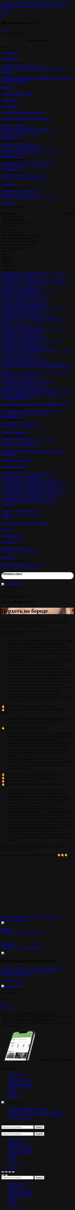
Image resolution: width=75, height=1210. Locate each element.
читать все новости (12, 980)
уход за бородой (18, 919)
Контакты (57, 6)
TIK (17, 1007)
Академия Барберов (20, 1084)
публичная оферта (19, 1117)
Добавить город (12, 573)
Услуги (47, 6)
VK (12, 12)
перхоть (27, 916)
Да (3, 30)
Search (39, 1127)
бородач (18, 916)
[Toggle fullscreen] (9, 1171)
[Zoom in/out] (13, 1171)
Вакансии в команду (45, 2)
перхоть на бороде (43, 916)
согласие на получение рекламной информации (36, 1114)
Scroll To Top (9, 1167)
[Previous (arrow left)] (2, 1175)
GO (3, 15)
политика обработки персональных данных (34, 1111)
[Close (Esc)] (2, 1171)
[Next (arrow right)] (6, 1175)
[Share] (6, 1171)
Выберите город (11, 2)
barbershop (7, 916)
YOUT (5, 12)
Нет (7, 30)
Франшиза (27, 2)
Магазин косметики (24, 6)
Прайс (39, 6)
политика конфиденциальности (27, 1108)
